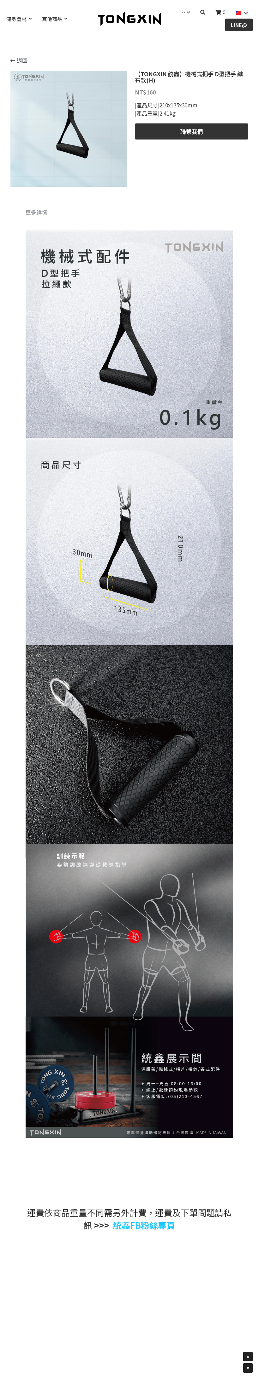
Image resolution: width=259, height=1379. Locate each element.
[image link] (129, 18)
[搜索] (202, 12)
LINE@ (239, 25)
